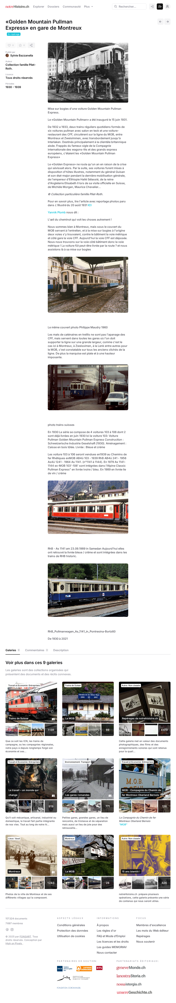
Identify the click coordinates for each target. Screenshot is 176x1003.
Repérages (143, 936)
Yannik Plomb (57, 212)
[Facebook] (7, 929)
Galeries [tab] (12, 650)
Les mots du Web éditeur (152, 930)
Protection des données (72, 930)
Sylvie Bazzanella (21, 55)
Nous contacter (107, 952)
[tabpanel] (88, 781)
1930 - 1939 (13, 87)
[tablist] (88, 650)
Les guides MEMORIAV (112, 947)
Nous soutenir (145, 941)
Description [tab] (61, 650)
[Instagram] (12, 929)
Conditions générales (71, 925)
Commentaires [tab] (36, 650)
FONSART (25, 936)
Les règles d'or (106, 930)
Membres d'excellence (151, 925)
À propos (103, 925)
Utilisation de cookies (71, 936)
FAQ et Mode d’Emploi (111, 936)
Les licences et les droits (113, 941)
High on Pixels (14, 943)
